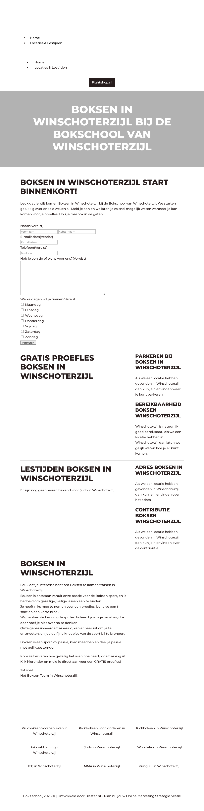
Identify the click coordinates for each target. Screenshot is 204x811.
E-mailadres (36, 237)
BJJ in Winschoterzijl (44, 766)
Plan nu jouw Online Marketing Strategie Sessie (142, 796)
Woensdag (34, 315)
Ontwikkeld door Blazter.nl (79, 796)
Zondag (31, 337)
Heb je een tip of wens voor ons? (53, 258)
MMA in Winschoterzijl (102, 766)
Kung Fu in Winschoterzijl (159, 766)
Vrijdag (31, 326)
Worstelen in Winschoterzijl (159, 747)
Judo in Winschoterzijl (102, 747)
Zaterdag (32, 332)
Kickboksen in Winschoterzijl (159, 728)
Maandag (33, 305)
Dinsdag (32, 310)
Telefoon (33, 247)
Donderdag (34, 321)
